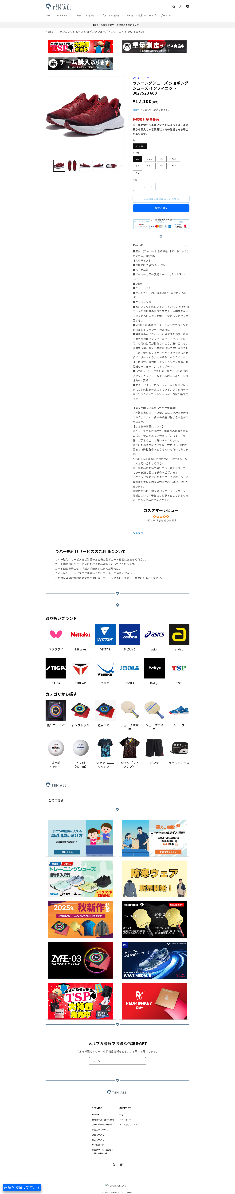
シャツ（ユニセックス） (105, 764)
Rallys (154, 683)
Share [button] (139, 532)
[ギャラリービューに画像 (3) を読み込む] (85, 165)
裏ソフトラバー (56, 727)
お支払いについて (100, 1129)
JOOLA (129, 683)
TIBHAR (80, 683)
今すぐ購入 (161, 208)
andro (179, 649)
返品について (98, 1134)
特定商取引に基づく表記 (103, 1119)
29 (137, 173)
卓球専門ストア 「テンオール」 (121, 1192)
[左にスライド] (49, 165)
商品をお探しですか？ (22, 1187)
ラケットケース (179, 762)
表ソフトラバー (81, 727)
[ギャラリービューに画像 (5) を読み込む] (111, 165)
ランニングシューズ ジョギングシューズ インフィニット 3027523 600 (102, 31)
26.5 (174, 158)
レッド (139, 146)
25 (137, 158)
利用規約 (96, 1114)
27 (137, 166)
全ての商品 (55, 800)
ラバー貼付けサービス (129, 1124)
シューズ (179, 725)
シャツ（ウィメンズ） (130, 764)
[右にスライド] (121, 165)
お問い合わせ (125, 1119)
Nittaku (80, 649)
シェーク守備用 (154, 727)
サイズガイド (98, 1144)
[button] (87, 15)
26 (161, 158)
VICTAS (105, 649)
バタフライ (55, 649)
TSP (179, 683)
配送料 (136, 109)
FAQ (121, 1114)
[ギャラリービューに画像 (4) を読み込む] (98, 165)
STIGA (56, 683)
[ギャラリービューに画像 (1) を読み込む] (59, 165)
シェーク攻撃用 (130, 727)
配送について (98, 1139)
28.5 (174, 166)
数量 (135, 180)
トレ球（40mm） (80, 764)
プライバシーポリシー (102, 1124)
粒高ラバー (105, 725)
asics (154, 649)
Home (49, 31)
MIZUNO (130, 649)
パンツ (154, 762)
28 (161, 166)
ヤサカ (105, 683)
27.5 (149, 166)
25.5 (149, 158)
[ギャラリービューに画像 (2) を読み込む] (72, 165)
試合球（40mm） (55, 764)
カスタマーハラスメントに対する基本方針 (103, 1151)
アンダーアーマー (142, 78)
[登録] (142, 1061)
